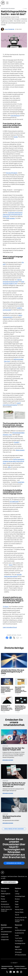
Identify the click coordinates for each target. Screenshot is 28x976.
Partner (3, 899)
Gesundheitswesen (6, 932)
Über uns (3, 891)
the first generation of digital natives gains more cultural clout (13, 461)
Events (17, 935)
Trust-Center (18, 938)
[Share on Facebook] (7, 637)
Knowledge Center (20, 943)
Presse (3, 896)
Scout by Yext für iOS (21, 917)
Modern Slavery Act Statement (6, 910)
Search (17, 907)
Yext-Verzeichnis (5, 907)
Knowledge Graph (20, 896)
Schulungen (18, 952)
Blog (16, 927)
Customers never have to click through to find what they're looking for (12, 214)
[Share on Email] (17, 637)
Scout (10, 565)
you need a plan (14, 501)
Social (16, 901)
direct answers (10, 218)
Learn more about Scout (10, 627)
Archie (16, 137)
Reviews (17, 899)
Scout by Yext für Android (19, 920)
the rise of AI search (11, 173)
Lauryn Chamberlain (9, 29)
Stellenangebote (5, 894)
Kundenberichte (19, 933)
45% (9, 467)
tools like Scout (15, 115)
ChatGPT (16, 442)
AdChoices (4, 968)
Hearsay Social (19, 909)
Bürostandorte (5, 904)
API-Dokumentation (20, 955)
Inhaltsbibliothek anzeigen (14, 829)
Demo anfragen (9, 882)
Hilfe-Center (18, 949)
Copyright (11, 968)
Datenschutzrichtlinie (6, 966)
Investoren (4, 901)
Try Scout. (6, 606)
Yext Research (19, 941)
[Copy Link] (21, 637)
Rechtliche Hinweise (19, 966)
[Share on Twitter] (14, 637)
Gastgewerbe (5, 939)
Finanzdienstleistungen (6, 928)
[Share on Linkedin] (10, 637)
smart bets (21, 482)
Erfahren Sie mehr (8, 760)
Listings (17, 894)
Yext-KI (17, 915)
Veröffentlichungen (20, 930)
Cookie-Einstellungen (21, 968)
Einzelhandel (4, 934)
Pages (16, 904)
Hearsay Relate (19, 912)
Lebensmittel (4, 937)
